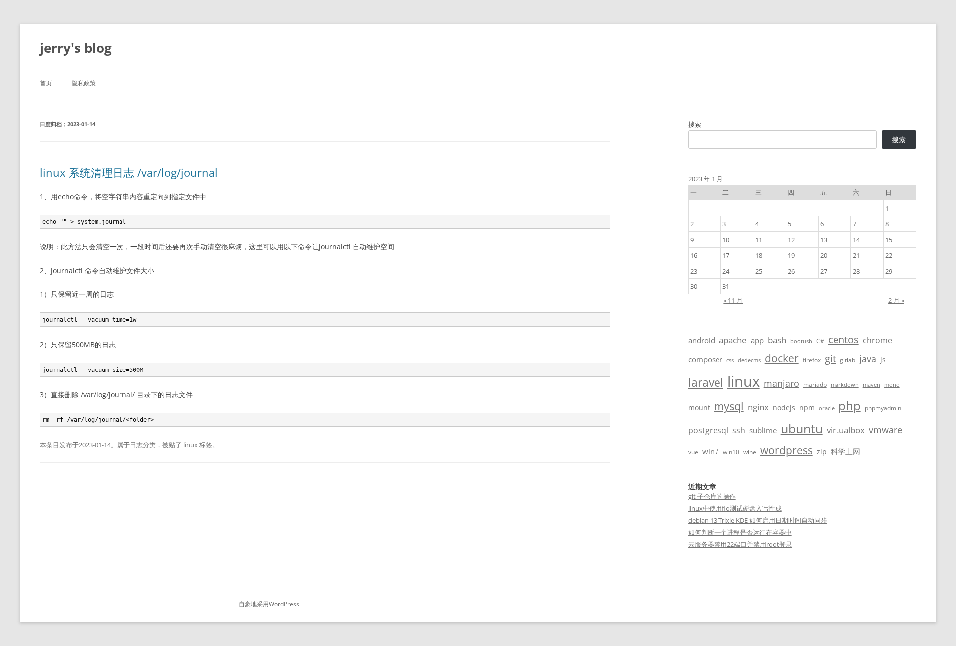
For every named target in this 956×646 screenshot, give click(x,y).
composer (705, 359)
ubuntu (802, 428)
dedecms (749, 360)
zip (822, 451)
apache (733, 340)
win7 (710, 451)
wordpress (786, 450)
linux (190, 444)
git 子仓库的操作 (712, 496)
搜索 (694, 124)
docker (782, 358)
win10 (731, 452)
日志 (136, 444)
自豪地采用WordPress (269, 604)
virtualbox (846, 430)
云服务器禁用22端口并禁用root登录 (740, 544)
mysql (729, 406)
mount (699, 407)
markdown (845, 384)
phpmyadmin (883, 408)
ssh (738, 430)
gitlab (847, 360)
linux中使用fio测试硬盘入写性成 (735, 508)
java (867, 359)
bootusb (801, 341)
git (830, 358)
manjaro (781, 383)
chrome (877, 340)
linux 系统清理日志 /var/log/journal (129, 172)
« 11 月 (733, 300)
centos (843, 339)
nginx (758, 407)
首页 (46, 83)
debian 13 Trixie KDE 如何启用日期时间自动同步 (757, 520)
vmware (885, 430)
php (849, 405)
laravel (705, 382)
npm (807, 407)
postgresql (708, 430)
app (757, 340)
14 (856, 239)
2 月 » (896, 300)
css (730, 360)
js (883, 359)
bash (777, 340)
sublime (763, 430)
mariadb (815, 384)
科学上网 (845, 451)
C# (820, 341)
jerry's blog (76, 48)
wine (749, 452)
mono (892, 384)
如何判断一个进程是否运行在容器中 (740, 532)
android (701, 340)
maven (871, 384)
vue (693, 452)
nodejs (784, 407)
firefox (812, 360)
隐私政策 (84, 83)
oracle (827, 408)
